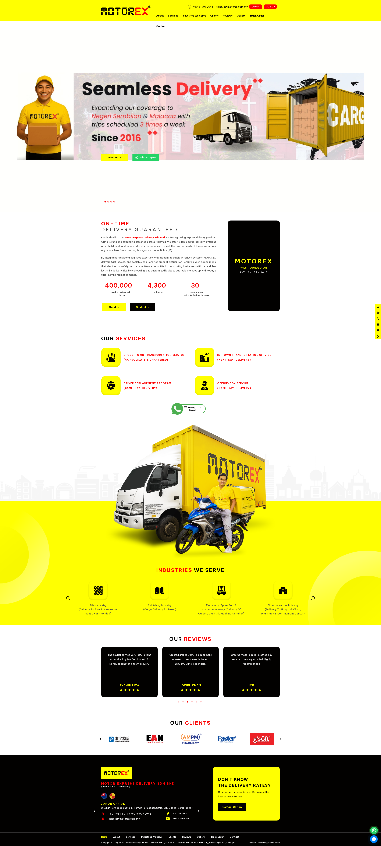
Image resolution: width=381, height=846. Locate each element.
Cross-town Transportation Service (154, 134)
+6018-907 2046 (141, 813)
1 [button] (178, 702)
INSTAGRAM (181, 818)
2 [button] (183, 702)
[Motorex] (126, 10)
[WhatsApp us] (374, 830)
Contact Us (143, 307)
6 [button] (201, 702)
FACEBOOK (180, 813)
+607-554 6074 (118, 813)
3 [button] (187, 702)
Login (255, 7)
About (160, 15)
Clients (214, 15)
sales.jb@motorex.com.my (124, 818)
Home (104, 837)
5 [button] (196, 702)
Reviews (228, 15)
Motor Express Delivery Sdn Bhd (145, 237)
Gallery (241, 15)
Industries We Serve (194, 15)
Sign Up (270, 7)
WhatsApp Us (148, 157)
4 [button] (192, 702)
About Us (114, 307)
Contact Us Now (232, 806)
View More (114, 157)
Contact (161, 26)
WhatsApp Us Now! (192, 409)
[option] (98, 596)
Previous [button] (68, 598)
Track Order (257, 15)
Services (173, 15)
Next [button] (313, 598)
